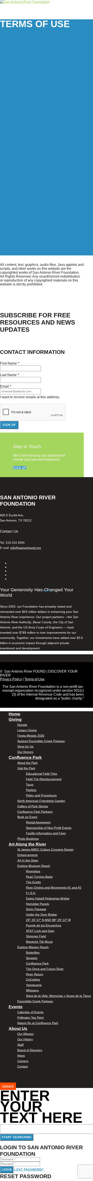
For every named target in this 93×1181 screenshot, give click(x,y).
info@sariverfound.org (25, 548)
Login (7, 1169)
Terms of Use (34, 679)
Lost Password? (29, 1169)
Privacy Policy (11, 679)
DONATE (8, 1086)
